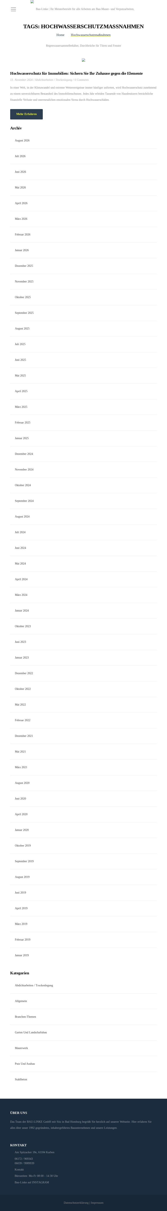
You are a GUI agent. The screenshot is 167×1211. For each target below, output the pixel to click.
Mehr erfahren (26, 114)
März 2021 (21, 767)
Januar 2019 (22, 955)
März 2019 (21, 923)
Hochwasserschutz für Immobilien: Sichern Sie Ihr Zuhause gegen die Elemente (76, 73)
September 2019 (24, 861)
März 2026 (21, 218)
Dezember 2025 (24, 265)
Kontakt (19, 1169)
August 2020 (22, 782)
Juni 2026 (20, 171)
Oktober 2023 (23, 626)
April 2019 (21, 908)
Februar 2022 (22, 720)
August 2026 (22, 140)
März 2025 (21, 406)
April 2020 (21, 814)
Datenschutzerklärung (76, 1202)
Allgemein (21, 1001)
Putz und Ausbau (25, 1063)
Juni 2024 (20, 547)
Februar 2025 (22, 422)
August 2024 (22, 516)
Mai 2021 (20, 751)
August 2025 (22, 328)
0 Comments (82, 79)
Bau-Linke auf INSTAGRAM (32, 1182)
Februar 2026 (22, 234)
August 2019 (22, 876)
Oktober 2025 (23, 297)
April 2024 (21, 579)
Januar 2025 (22, 438)
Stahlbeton (21, 1079)
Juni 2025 (20, 359)
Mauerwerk (21, 1048)
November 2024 (24, 469)
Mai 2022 (20, 704)
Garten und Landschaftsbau (31, 1032)
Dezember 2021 (24, 735)
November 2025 (24, 281)
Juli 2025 (20, 344)
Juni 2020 (20, 798)
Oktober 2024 (23, 485)
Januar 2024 (22, 610)
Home (60, 35)
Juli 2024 (20, 532)
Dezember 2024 (24, 453)
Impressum (97, 1202)
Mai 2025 (20, 375)
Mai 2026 (20, 187)
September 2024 (24, 500)
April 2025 (21, 391)
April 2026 (21, 203)
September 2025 (24, 312)
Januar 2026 (22, 250)
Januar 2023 (22, 657)
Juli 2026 (20, 156)
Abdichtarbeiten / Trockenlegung (53, 79)
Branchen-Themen (25, 1016)
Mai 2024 (20, 563)
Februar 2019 (22, 939)
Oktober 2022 (23, 688)
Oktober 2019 (23, 845)
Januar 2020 (22, 829)
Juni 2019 (20, 892)
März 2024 (21, 594)
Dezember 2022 (24, 673)
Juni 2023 (20, 641)
